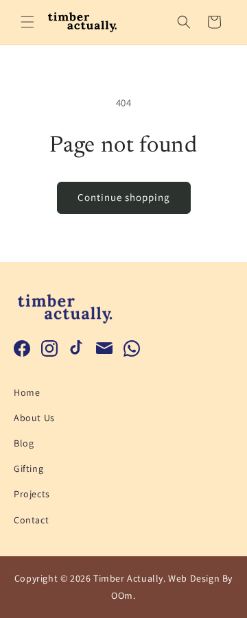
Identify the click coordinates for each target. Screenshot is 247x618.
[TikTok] (77, 348)
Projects (32, 494)
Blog (24, 443)
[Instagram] (49, 348)
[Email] (104, 348)
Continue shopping (124, 197)
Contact (31, 520)
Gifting (28, 468)
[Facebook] (22, 348)
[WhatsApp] (132, 348)
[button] (27, 22)
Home (27, 392)
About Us (34, 418)
